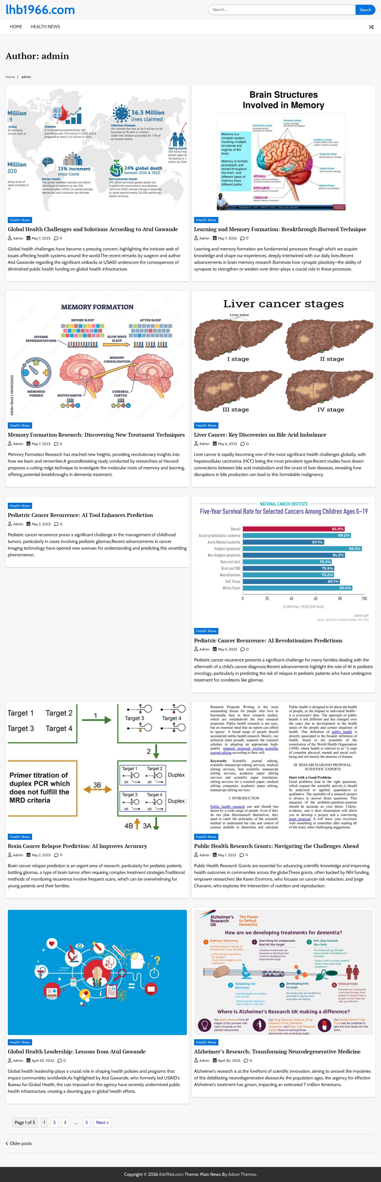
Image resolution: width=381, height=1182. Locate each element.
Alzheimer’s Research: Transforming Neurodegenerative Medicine (277, 1051)
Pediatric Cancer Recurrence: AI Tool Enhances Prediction (80, 514)
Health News (45, 26)
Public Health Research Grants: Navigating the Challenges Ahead (276, 845)
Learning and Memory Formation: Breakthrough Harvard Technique (280, 229)
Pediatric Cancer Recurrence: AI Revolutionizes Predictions (268, 640)
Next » (102, 1122)
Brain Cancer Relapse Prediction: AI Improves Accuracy (77, 845)
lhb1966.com (40, 9)
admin (18, 238)
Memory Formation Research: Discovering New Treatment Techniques (96, 434)
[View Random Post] (371, 27)
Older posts (21, 1143)
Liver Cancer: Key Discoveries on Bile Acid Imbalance (260, 434)
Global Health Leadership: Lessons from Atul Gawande (77, 1051)
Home (16, 26)
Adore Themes (242, 1174)
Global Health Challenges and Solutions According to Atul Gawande (93, 229)
